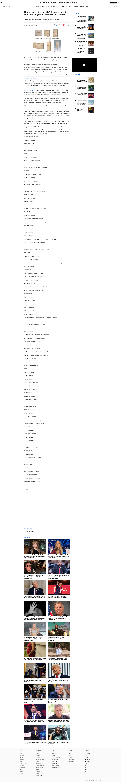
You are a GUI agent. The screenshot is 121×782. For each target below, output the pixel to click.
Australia (70, 753)
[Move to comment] (69, 25)
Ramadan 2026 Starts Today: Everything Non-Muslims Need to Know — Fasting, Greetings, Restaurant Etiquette (82, 27)
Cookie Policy (54, 761)
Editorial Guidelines (58, 492)
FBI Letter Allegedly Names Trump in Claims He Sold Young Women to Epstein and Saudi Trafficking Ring (34, 597)
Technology (22, 765)
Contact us (54, 755)
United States (71, 761)
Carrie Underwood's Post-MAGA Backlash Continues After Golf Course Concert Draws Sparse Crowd (58, 556)
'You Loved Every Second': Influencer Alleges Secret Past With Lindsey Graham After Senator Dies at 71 (59, 618)
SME (57, 6)
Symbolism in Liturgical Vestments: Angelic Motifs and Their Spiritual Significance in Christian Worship (82, 80)
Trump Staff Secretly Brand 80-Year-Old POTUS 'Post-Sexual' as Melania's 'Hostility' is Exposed (35, 742)
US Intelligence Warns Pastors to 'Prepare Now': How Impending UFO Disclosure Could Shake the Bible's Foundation (82, 19)
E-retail (37, 753)
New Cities (38, 771)
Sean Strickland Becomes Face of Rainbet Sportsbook (82, 109)
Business (53, 6)
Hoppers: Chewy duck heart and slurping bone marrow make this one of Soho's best (45, 85)
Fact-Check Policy (55, 767)
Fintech (37, 773)
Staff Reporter (28, 23)
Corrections (54, 763)
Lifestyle (82, 6)
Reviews (87, 6)
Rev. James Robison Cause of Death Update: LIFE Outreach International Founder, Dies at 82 (58, 722)
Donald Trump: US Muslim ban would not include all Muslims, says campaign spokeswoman (47, 83)
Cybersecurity (38, 763)
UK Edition (116, 6)
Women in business (39, 767)
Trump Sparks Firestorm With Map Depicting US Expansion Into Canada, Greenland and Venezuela (34, 680)
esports (37, 769)
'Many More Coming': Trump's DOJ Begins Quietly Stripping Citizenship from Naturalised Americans (59, 701)
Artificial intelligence (40, 765)
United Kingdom (71, 759)
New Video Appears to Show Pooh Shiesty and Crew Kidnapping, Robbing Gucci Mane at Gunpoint (58, 742)
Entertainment (76, 6)
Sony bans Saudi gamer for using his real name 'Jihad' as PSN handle (41, 81)
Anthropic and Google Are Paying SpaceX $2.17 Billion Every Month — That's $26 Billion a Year (35, 701)
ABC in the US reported (30, 90)
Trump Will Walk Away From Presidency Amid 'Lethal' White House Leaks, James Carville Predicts (58, 680)
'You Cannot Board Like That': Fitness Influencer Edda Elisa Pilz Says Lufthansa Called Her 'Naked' (34, 639)
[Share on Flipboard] (61, 25)
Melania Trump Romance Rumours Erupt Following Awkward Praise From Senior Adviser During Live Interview (57, 660)
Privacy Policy (55, 759)
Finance (37, 761)
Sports (21, 771)
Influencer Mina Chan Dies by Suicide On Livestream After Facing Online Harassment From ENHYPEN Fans (34, 556)
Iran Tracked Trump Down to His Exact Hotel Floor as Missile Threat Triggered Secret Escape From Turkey (58, 577)
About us (54, 753)
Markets (47, 6)
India (69, 755)
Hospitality (38, 755)
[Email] (66, 25)
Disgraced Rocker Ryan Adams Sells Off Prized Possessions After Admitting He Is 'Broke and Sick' (34, 577)
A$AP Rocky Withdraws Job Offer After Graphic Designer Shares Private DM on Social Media (57, 639)
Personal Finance (63, 6)
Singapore (70, 757)
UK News (42, 6)
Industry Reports (39, 775)
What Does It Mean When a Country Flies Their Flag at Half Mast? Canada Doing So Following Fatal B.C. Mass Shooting (82, 36)
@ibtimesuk (35, 23)
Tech (70, 6)
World (37, 6)
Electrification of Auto (40, 759)
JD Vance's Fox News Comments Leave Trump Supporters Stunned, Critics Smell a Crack (34, 722)
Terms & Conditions (56, 757)
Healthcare (38, 757)
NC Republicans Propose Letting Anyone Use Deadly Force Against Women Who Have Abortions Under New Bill (35, 660)
